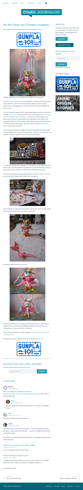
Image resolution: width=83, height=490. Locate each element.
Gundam (5, 112)
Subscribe (42, 371)
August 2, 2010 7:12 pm (13, 388)
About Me (56, 486)
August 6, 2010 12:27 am (14, 415)
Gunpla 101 (39, 29)
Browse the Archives (64, 45)
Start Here (49, 486)
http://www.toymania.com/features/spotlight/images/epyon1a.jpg (22, 393)
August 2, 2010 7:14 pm (16, 402)
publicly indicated (11, 101)
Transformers (12, 114)
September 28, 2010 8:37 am (10, 447)
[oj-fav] (46, 3)
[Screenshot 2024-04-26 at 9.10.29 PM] (41, 13)
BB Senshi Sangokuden (20, 117)
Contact (77, 486)
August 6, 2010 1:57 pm (13, 425)
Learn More (61, 39)
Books (63, 486)
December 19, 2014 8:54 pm (10, 457)
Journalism (70, 486)
